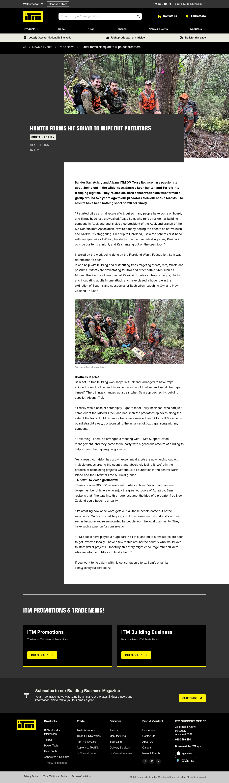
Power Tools (51, 745)
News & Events (42, 46)
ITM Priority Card (86, 741)
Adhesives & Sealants (56, 757)
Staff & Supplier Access (188, 3)
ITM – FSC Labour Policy (55, 776)
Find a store (149, 730)
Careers (147, 747)
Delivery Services (120, 747)
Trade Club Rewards (88, 736)
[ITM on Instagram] (151, 761)
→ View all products (55, 762)
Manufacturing (118, 736)
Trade (80, 721)
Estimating (116, 741)
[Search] (138, 16)
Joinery (114, 730)
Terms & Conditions (81, 776)
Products (50, 721)
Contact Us (148, 736)
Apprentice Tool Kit (87, 747)
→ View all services (121, 753)
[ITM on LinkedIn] (158, 761)
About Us (147, 741)
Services (116, 721)
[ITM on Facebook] (145, 761)
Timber (48, 739)
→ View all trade (86, 753)
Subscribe (189, 698)
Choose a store (58, 4)
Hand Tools (50, 751)
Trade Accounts (86, 730)
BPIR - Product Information (52, 732)
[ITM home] (33, 16)
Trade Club (160, 4)
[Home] (24, 47)
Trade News (66, 46)
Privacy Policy (31, 776)
